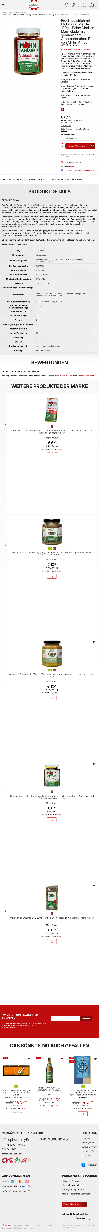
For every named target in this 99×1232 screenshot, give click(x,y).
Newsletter (86, 1155)
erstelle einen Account (87, 375)
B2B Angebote (87, 1142)
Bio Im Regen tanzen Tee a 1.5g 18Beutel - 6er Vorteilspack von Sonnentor (82, 1092)
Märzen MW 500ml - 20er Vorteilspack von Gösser (49, 1089)
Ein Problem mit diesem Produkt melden (79, 170)
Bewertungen (36, 179)
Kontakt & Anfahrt (89, 1147)
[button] (67, 5)
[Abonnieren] (86, 1018)
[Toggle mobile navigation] (3, 5)
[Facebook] (83, 1165)
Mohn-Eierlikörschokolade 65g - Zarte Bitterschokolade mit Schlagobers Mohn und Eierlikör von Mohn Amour (51, 432)
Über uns (85, 1138)
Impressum (17, 1225)
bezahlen (72, 167)
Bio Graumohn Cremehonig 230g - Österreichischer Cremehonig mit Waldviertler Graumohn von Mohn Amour (52, 553)
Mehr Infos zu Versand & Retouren (76, 1194)
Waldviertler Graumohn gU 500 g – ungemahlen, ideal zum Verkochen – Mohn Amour (52, 918)
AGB (38, 1225)
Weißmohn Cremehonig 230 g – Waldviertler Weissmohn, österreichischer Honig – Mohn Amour (52, 675)
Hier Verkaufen (88, 1151)
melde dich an (66, 375)
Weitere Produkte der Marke (68, 179)
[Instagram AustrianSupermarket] (92, 1165)
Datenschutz (30, 1225)
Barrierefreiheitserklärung (24, 1228)
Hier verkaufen (66, 126)
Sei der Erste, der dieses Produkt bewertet (75, 49)
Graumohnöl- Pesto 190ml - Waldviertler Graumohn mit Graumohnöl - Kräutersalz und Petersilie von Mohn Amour (52, 797)
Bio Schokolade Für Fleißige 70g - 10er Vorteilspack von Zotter (16, 1092)
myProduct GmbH (83, 1225)
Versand (79, 120)
